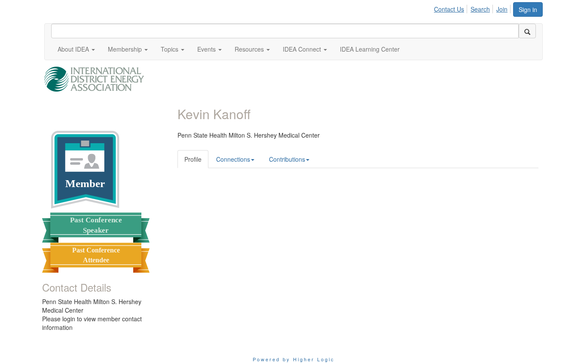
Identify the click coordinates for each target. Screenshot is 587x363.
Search (480, 9)
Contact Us (449, 9)
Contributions (287, 159)
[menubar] (473, 7)
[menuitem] (451, 7)
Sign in (528, 9)
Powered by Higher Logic (294, 359)
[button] (76, 49)
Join (502, 9)
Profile (193, 159)
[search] (527, 31)
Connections (233, 159)
